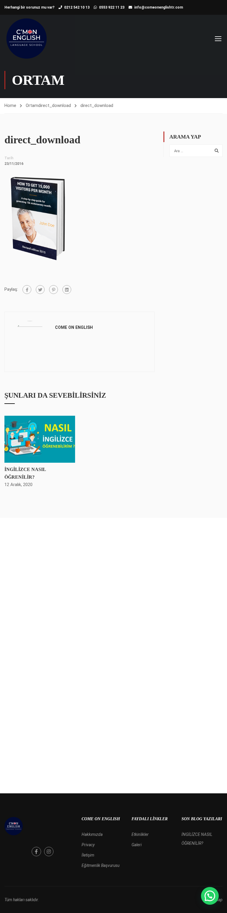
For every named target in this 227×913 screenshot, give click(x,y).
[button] (210, 896)
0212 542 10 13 (77, 7)
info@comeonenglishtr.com (158, 7)
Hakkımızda (92, 834)
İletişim (88, 855)
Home (10, 105)
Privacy (88, 844)
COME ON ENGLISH (74, 327)
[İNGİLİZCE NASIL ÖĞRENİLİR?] (39, 439)
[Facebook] (26, 289)
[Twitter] (40, 289)
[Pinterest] (53, 289)
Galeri (137, 844)
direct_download (54, 105)
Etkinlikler (140, 834)
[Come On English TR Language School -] (26, 38)
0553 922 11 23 (111, 7)
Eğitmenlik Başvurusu (100, 865)
